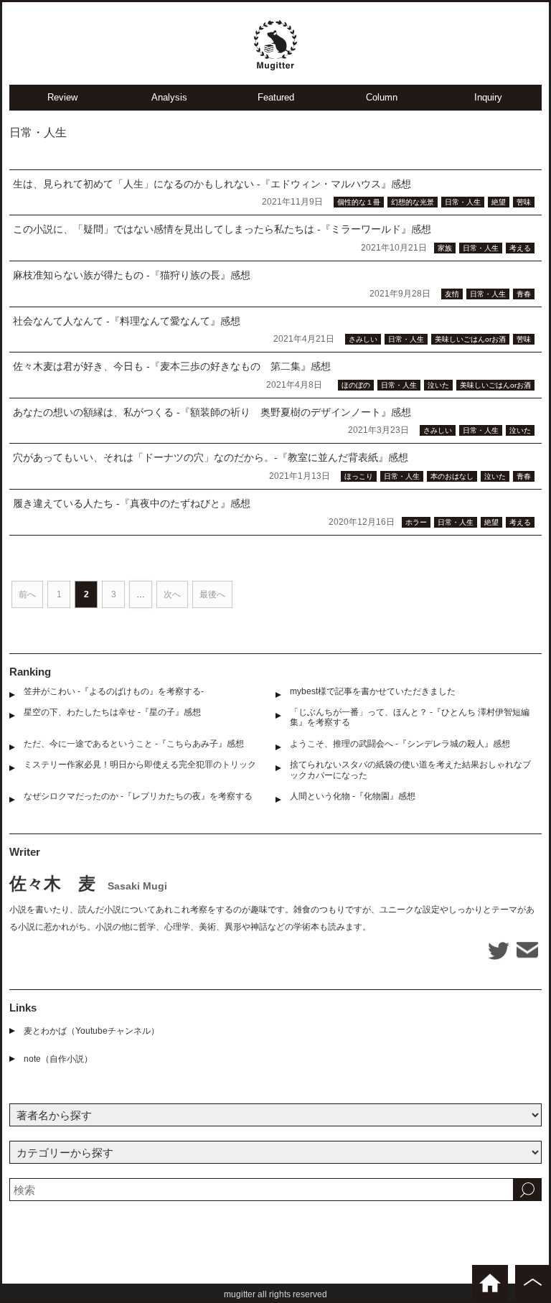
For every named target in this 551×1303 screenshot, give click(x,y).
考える (520, 248)
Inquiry (488, 97)
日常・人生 (463, 202)
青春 (524, 294)
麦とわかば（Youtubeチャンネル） (91, 1031)
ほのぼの (356, 385)
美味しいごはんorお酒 (470, 339)
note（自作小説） (58, 1059)
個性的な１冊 (358, 202)
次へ (172, 594)
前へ (27, 594)
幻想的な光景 (412, 202)
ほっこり (358, 476)
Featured (276, 97)
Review (62, 97)
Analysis (169, 97)
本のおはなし (452, 476)
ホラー (416, 522)
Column (381, 97)
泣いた (438, 385)
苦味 (524, 202)
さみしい (363, 339)
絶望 (498, 202)
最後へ (212, 594)
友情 (452, 294)
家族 (445, 248)
